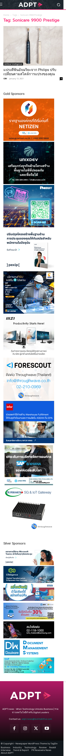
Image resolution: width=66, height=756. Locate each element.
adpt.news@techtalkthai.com (36, 719)
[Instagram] (25, 728)
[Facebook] (14, 728)
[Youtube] (46, 728)
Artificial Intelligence (13, 64)
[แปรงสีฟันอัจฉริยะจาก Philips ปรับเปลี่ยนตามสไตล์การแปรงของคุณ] (33, 46)
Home (6, 15)
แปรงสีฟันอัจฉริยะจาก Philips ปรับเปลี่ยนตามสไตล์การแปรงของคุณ (29, 72)
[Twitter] (36, 728)
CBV (5, 78)
